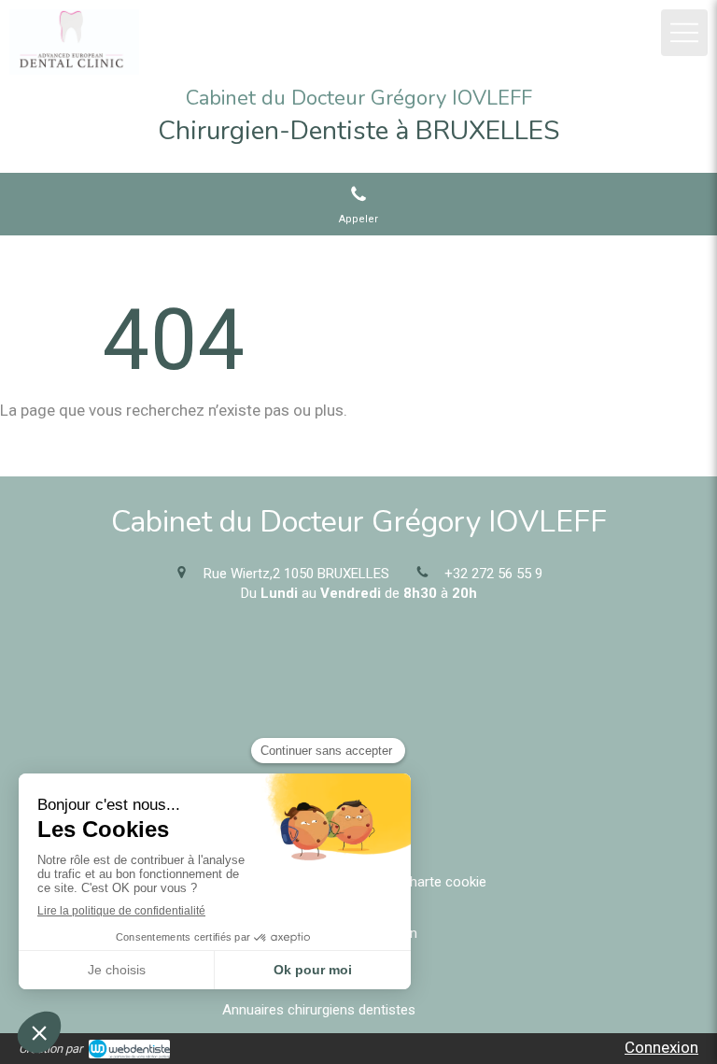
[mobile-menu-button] (684, 32)
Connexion (661, 1047)
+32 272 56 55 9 (493, 573)
